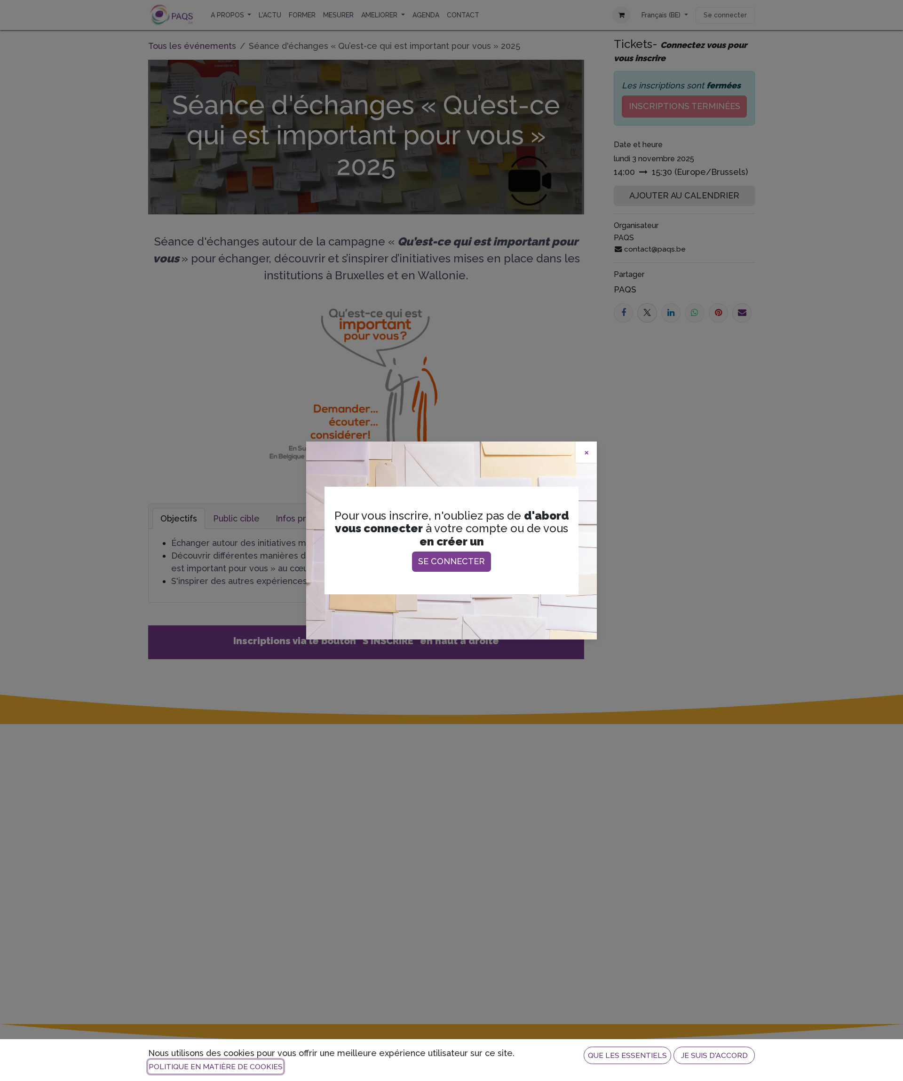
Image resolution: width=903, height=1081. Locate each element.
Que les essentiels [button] (627, 1055)
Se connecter (451, 561)
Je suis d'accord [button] (714, 1055)
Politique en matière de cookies (216, 1066)
